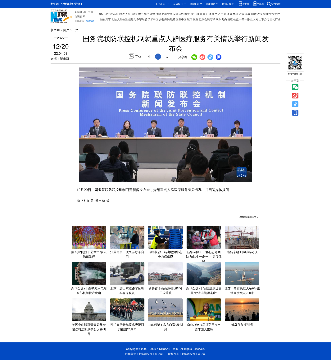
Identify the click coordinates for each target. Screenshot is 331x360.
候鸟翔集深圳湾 (242, 324)
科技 (193, 14)
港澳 (152, 14)
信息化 (132, 19)
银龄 (172, 19)
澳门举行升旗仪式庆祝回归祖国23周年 (127, 326)
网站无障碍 (228, 3)
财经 (140, 14)
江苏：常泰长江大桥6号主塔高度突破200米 (242, 290)
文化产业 (275, 19)
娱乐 (218, 19)
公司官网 (80, 16)
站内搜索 (275, 3)
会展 (207, 19)
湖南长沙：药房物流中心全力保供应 (165, 254)
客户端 (246, 3)
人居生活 (122, 19)
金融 (102, 19)
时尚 (224, 19)
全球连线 (178, 14)
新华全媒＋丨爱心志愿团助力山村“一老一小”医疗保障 (204, 256)
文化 (217, 14)
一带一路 (244, 19)
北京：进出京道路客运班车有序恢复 (127, 290)
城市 (189, 19)
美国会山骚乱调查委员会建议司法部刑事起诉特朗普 (89, 329)
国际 (134, 14)
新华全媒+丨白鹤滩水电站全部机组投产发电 (89, 290)
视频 (247, 14)
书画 (223, 14)
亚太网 (254, 19)
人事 (128, 14)
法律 (266, 14)
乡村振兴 (164, 19)
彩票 (212, 19)
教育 (187, 14)
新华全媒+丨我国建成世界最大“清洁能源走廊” (204, 290)
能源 (201, 19)
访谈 (241, 14)
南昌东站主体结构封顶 (242, 252)
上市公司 (264, 19)
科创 (199, 14)
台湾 (158, 14)
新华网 (55, 30)
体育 (211, 14)
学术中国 (153, 19)
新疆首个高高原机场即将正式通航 (165, 290)
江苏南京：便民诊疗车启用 (127, 254)
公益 (236, 19)
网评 (146, 14)
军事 (235, 14)
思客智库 (167, 14)
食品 (114, 19)
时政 (122, 14)
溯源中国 (181, 19)
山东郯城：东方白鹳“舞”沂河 (165, 326)
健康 (229, 14)
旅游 (195, 19)
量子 (205, 14)
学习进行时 (106, 14)
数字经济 (142, 19)
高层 (116, 14)
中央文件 (274, 14)
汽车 (108, 19)
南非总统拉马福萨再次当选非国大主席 (204, 326)
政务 (259, 14)
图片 (253, 14)
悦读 (230, 19)
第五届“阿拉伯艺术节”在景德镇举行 (89, 254)
